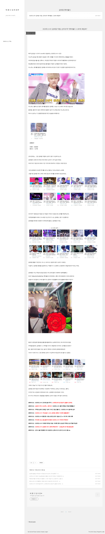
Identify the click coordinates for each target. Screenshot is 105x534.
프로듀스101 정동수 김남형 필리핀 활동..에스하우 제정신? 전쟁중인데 (45, 476)
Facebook (38, 531)
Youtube (42, 531)
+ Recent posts (32, 522)
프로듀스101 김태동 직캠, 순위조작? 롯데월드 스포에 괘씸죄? (45, 15)
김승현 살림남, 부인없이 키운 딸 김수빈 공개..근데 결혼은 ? (43, 473)
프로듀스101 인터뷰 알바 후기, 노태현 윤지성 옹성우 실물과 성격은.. (45, 483)
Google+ (46, 531)
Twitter (34, 531)
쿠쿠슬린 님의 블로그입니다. (37, 495)
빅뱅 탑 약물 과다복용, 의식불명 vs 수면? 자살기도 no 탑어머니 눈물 (45, 478)
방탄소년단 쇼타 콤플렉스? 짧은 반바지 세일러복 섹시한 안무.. (44, 481)
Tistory (95, 531)
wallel (103, 531)
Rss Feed (30, 531)
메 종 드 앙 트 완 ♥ (12, 10)
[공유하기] (33, 463)
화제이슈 (7, 41)
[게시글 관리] (35, 463)
